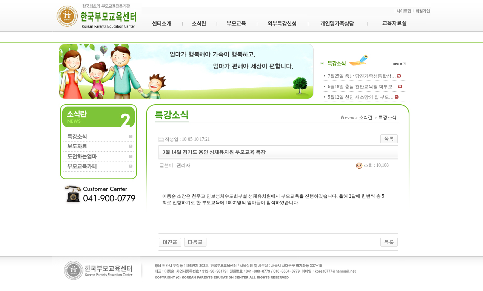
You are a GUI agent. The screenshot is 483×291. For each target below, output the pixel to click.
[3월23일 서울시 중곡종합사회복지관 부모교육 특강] (170, 241)
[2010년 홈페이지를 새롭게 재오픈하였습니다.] (195, 241)
